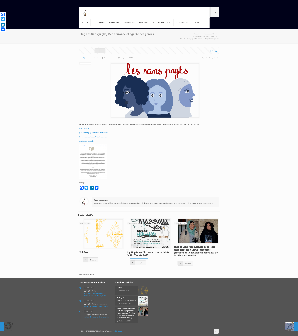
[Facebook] (2, 14)
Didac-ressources (110, 58)
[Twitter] (2, 19)
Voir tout (214, 51)
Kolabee (83, 252)
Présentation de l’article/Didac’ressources (93, 137)
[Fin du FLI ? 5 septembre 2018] (6, 326)
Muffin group (117, 331)
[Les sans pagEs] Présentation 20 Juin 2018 (93, 133)
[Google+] (2, 21)
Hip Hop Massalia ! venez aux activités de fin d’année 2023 (148, 254)
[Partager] (2, 29)
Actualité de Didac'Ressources (203, 36)
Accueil (196, 34)
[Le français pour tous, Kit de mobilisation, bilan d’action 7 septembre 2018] (291, 326)
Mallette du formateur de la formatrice (96, 306)
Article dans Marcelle (86, 141)
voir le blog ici (84, 128)
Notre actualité (209, 34)
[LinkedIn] (2, 24)
